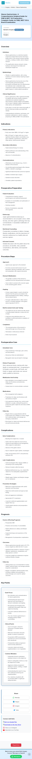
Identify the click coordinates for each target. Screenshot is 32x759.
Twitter (17, 710)
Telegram (17, 701)
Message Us (17, 756)
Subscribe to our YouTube (12, 730)
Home (2, 7)
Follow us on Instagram (11, 727)
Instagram (17, 706)
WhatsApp (17, 697)
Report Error (16, 745)
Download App (24, 2)
